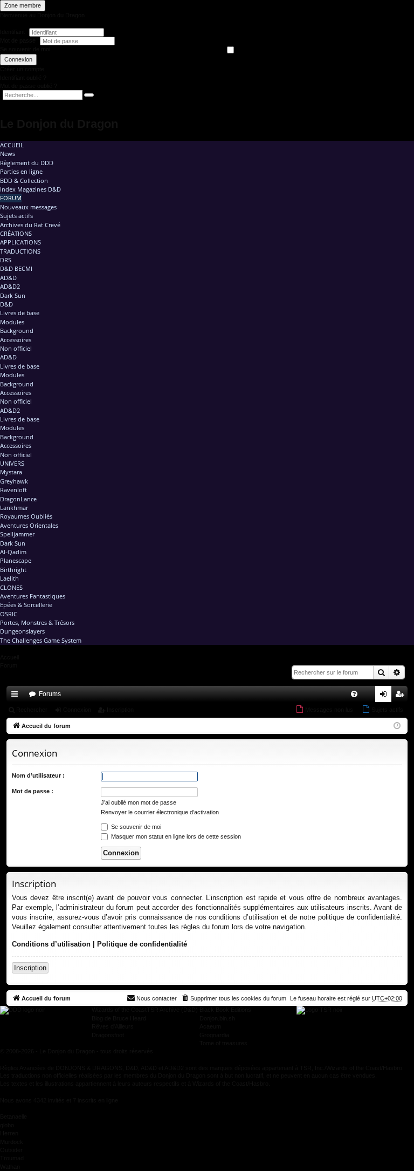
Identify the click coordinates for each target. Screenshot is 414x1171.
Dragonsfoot (108, 1035)
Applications (20, 242)
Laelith (9, 578)
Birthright (13, 570)
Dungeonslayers (22, 631)
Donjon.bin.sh (217, 1018)
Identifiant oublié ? (23, 77)
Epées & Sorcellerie (26, 605)
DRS (5, 260)
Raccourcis (17, 696)
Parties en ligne (21, 171)
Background (16, 330)
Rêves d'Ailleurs (113, 1026)
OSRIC (8, 614)
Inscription (120, 709)
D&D (6, 304)
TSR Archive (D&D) (172, 1009)
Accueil (12, 145)
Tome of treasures (223, 1043)
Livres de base (19, 313)
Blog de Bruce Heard (119, 1018)
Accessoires (15, 340)
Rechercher (31, 709)
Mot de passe (18, 40)
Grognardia (214, 1035)
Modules (12, 322)
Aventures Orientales (29, 525)
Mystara (11, 472)
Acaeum (210, 1026)
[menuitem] (354, 694)
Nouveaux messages (28, 207)
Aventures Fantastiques (32, 596)
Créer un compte (22, 69)
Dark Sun (12, 295)
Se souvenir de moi (25, 49)
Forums (50, 694)
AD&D (8, 278)
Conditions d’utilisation (51, 944)
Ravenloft (13, 490)
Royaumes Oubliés (26, 516)
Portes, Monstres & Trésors (37, 622)
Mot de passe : (32, 791)
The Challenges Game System (40, 640)
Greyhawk (14, 481)
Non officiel (16, 348)
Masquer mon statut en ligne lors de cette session (175, 836)
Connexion (18, 59)
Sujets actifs (16, 216)
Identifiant (12, 32)
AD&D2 (10, 286)
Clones (11, 587)
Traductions (20, 251)
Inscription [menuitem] (402, 696)
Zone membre (22, 5)
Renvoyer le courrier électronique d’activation (160, 812)
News (7, 153)
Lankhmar (14, 507)
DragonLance (18, 499)
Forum (11, 198)
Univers (12, 463)
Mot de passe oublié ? (28, 86)
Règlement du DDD (26, 163)
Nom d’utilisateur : (38, 775)
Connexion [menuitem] (385, 696)
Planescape (15, 560)
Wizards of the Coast (119, 1009)
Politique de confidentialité (142, 944)
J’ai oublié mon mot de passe (138, 802)
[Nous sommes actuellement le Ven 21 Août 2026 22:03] (397, 726)
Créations (16, 233)
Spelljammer (17, 534)
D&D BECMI (16, 268)
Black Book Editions (225, 1009)
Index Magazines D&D (30, 189)
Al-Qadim (13, 552)
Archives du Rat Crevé (30, 225)
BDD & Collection (24, 180)
